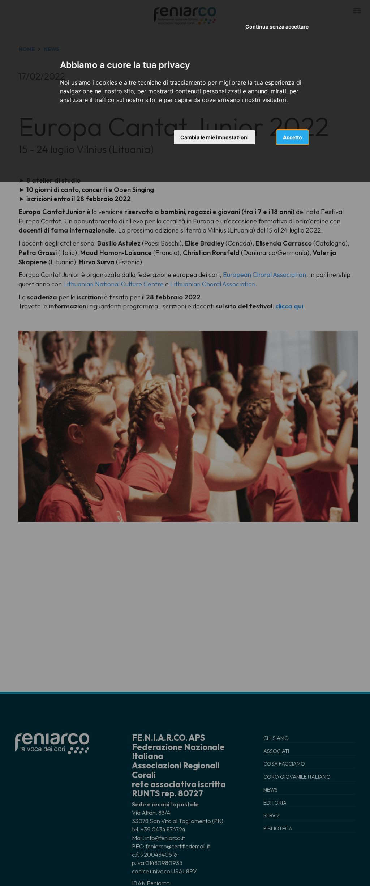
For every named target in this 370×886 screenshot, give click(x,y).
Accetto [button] (292, 137)
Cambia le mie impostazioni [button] (214, 137)
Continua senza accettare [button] (277, 27)
